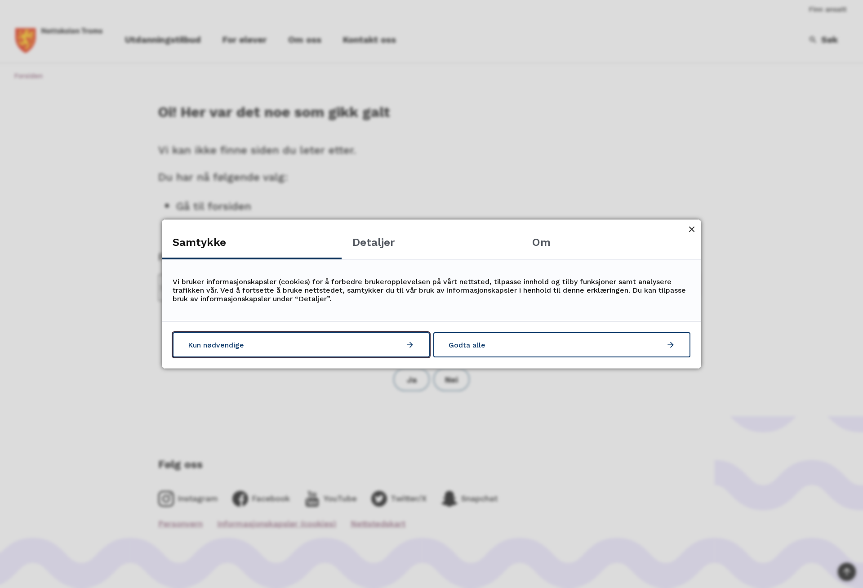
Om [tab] (541, 242)
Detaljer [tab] (373, 242)
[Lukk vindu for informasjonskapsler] (691, 229)
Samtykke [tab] (199, 242)
